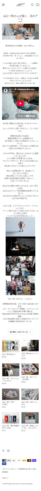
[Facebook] (3, 450)
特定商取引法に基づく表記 (27, 469)
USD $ (4, 478)
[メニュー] (3, 4)
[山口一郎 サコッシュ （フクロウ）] (10, 369)
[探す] (32, 5)
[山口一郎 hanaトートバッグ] (30, 345)
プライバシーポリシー (9, 469)
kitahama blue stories (13, 484)
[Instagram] (8, 450)
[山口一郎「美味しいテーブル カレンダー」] (30, 418)
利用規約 (5, 472)
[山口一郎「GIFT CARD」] (10, 394)
